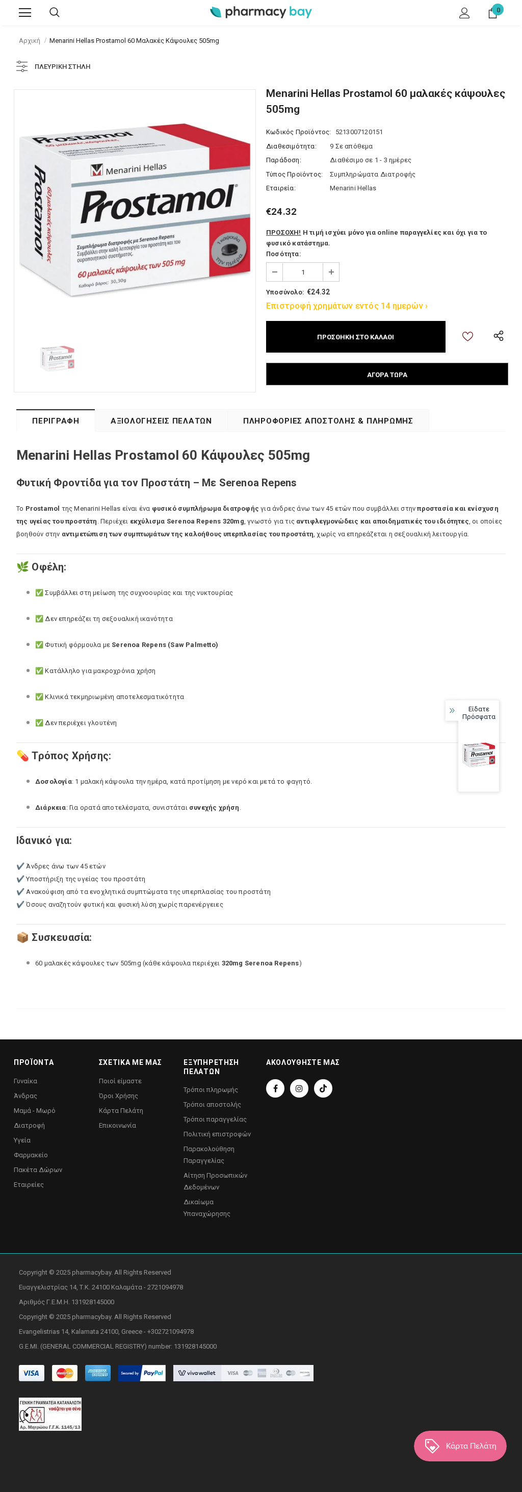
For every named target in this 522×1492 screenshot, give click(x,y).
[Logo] (261, 12)
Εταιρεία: (281, 188)
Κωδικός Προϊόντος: (298, 132)
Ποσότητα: (283, 254)
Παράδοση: (283, 160)
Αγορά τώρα (387, 375)
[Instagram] (299, 1088)
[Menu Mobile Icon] (25, 13)
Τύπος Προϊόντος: (294, 174)
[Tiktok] (323, 1088)
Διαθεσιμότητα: (291, 146)
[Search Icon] (54, 13)
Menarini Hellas (353, 188)
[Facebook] (275, 1088)
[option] (134, 210)
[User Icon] (464, 13)
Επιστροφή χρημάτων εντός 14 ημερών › (347, 306)
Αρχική (29, 40)
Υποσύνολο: (285, 292)
